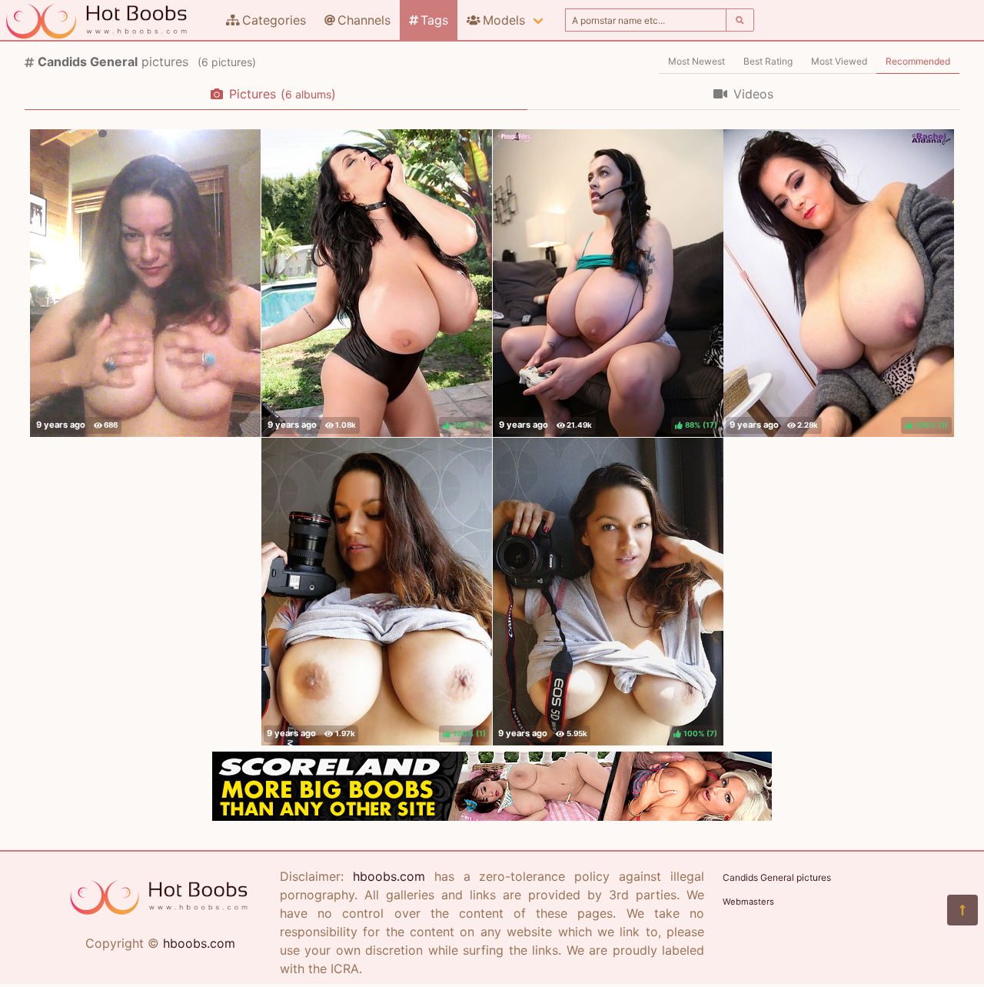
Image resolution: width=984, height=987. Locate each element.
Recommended (918, 61)
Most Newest (696, 61)
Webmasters (748, 901)
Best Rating (768, 61)
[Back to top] (962, 910)
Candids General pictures (777, 877)
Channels (364, 20)
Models (504, 20)
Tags (434, 20)
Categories (274, 20)
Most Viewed (839, 61)
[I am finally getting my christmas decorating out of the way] (145, 283)
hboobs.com (199, 943)
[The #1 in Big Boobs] (492, 816)
